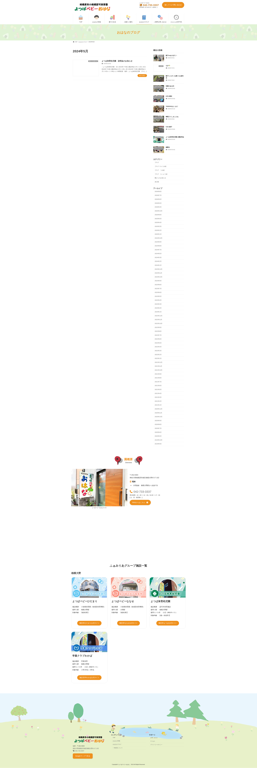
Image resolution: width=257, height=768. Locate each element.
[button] (140, 502)
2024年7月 (158, 250)
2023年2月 (158, 308)
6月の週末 (169, 96)
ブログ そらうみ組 (160, 166)
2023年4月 (158, 300)
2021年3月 (158, 397)
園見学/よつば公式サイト (168, 623)
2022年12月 (158, 316)
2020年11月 (158, 413)
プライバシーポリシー (156, 744)
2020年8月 (158, 424)
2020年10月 (158, 416)
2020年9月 (158, 420)
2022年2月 (158, 354)
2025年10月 (158, 211)
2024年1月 (158, 265)
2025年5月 (158, 218)
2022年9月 (158, 327)
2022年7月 (158, 335)
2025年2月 (158, 230)
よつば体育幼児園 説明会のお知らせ (117, 61)
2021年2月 (158, 401)
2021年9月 (158, 374)
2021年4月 (158, 393)
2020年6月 (158, 432)
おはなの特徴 (116, 741)
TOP (114, 737)
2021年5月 (158, 389)
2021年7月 (158, 382)
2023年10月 (158, 277)
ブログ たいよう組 (161, 174)
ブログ (157, 162)
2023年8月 (158, 284)
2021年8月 (158, 378)
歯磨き (168, 147)
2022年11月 (158, 319)
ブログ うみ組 (160, 170)
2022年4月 (158, 347)
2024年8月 (158, 246)
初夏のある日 (170, 86)
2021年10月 (158, 370)
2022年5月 (158, 343)
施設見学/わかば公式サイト (89, 677)
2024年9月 (158, 242)
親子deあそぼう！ (171, 55)
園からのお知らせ (160, 178)
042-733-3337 (142, 491)
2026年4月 (158, 207)
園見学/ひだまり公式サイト (89, 623)
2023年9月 (158, 281)
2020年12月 (158, 409)
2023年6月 (158, 292)
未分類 (157, 182)
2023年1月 (158, 312)
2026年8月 (158, 191)
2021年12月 (158, 362)
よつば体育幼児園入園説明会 (175, 137)
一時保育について (117, 748)
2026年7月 (158, 195)
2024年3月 (158, 257)
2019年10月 (158, 440)
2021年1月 (158, 405)
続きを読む (142, 75)
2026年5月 (158, 203)
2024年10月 (158, 238)
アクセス (152, 741)
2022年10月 (158, 323)
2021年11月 (158, 366)
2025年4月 (158, 222)
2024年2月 (158, 261)
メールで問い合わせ (174, 5)
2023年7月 (158, 288)
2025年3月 (158, 226)
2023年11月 (158, 273)
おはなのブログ (117, 744)
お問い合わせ (154, 737)
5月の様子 (169, 127)
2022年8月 (158, 331)
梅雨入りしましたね (172, 116)
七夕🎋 (168, 65)
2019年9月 (158, 444)
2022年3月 (158, 350)
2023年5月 (158, 296)
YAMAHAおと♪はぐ (172, 106)
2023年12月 (158, 269)
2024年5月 (158, 253)
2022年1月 (158, 358)
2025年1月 (158, 234)
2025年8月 (158, 215)
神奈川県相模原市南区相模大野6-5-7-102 (86, 748)
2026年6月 (158, 199)
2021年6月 (158, 385)
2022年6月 (158, 339)
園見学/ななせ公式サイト (128, 623)
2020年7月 (158, 428)
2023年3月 (158, 304)
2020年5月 (158, 436)
